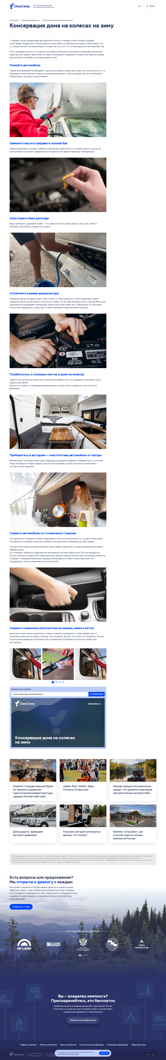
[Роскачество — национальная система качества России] (53, 944)
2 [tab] (56, 682)
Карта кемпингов (68, 1045)
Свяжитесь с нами (21, 907)
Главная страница (28, 1045)
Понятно (104, 1053)
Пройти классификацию (83, 1020)
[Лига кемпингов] (141, 944)
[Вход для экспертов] (139, 6)
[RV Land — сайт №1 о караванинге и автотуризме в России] (24, 944)
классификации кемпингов (34, 860)
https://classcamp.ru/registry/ (68, 862)
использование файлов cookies (68, 1054)
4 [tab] (63, 682)
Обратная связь (138, 1045)
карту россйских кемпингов (93, 860)
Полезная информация (117, 1045)
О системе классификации (91, 1045)
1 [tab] (53, 682)
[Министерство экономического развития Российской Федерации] (83, 944)
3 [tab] (59, 682)
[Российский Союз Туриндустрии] (112, 944)
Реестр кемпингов (48, 1045)
